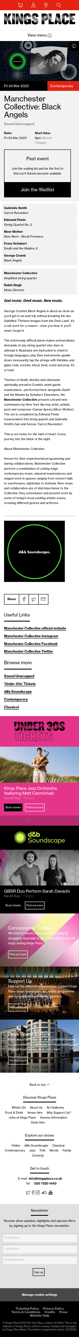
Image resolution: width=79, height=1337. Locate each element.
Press (63, 1312)
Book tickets (13, 807)
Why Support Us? (59, 1113)
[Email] (43, 599)
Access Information (53, 1117)
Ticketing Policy (27, 1308)
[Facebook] (24, 599)
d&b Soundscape (18, 691)
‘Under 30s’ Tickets (20, 684)
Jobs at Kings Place (22, 1117)
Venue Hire (35, 1113)
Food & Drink (14, 1113)
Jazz (32, 1150)
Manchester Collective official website (35, 628)
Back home (39, 19)
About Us (36, 1107)
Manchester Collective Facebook (31, 644)
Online (16, 1145)
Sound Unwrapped (19, 676)
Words (54, 1150)
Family (67, 1150)
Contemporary (16, 699)
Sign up (38, 1272)
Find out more (34, 807)
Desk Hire (38, 1122)
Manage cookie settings (39, 1295)
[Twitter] (33, 599)
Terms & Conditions (26, 1312)
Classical (11, 707)
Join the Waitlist (37, 189)
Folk (42, 1150)
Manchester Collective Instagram (31, 636)
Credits (49, 1312)
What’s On (19, 1107)
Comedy (38, 1155)
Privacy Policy (53, 1308)
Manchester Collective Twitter (28, 651)
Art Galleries (55, 1107)
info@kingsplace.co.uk (45, 1178)
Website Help (39, 1315)
